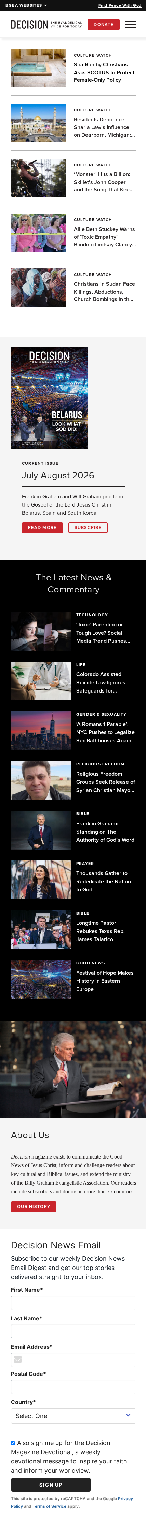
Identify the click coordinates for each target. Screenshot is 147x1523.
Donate (103, 24)
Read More (42, 527)
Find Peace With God (120, 5)
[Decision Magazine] (46, 24)
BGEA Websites (23, 5)
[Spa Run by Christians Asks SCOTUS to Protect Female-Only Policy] (38, 68)
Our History (33, 1212)
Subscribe (88, 527)
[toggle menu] (130, 24)
